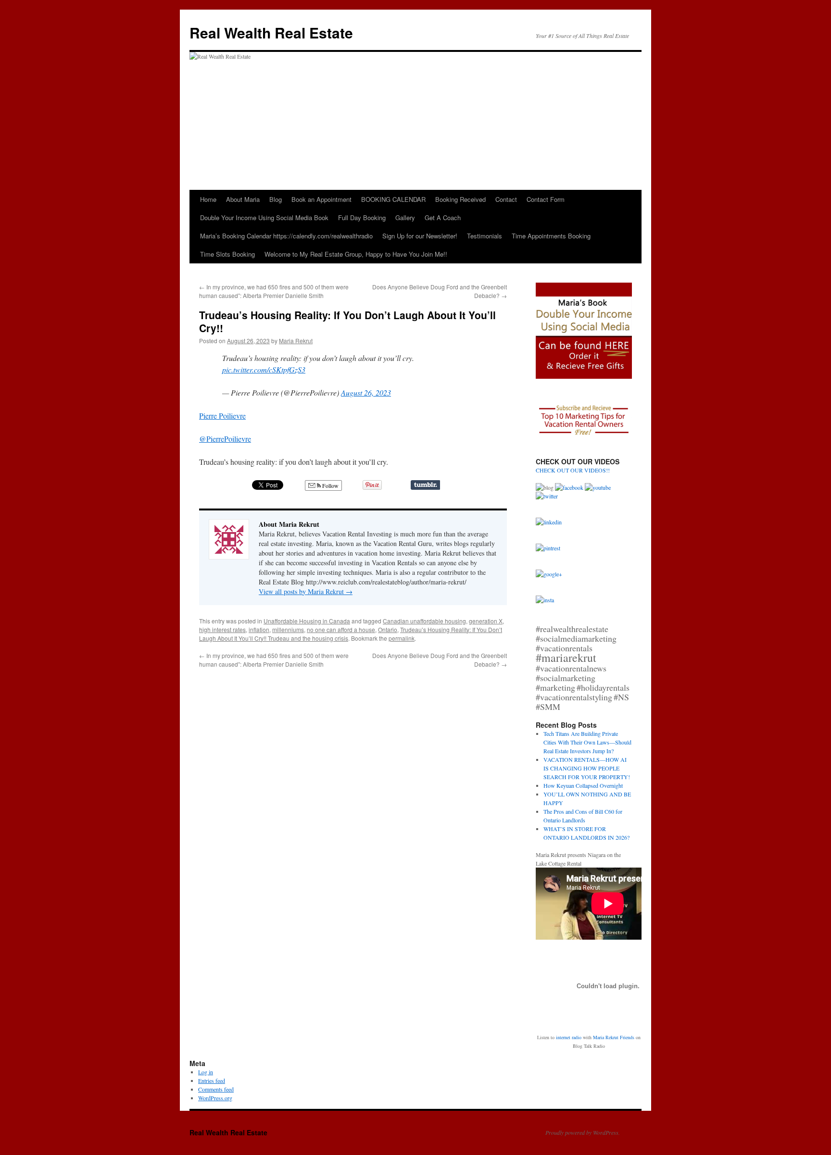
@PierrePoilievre (225, 439)
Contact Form (546, 199)
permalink (402, 638)
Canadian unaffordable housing (424, 621)
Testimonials (484, 235)
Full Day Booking (362, 217)
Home (208, 199)
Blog (275, 199)
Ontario (387, 629)
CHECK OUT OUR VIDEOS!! (573, 470)
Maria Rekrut (296, 340)
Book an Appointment (321, 199)
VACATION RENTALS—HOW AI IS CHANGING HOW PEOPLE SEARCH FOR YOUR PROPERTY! (586, 768)
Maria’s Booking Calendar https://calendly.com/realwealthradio (286, 235)
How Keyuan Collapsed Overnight (583, 785)
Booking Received (460, 199)
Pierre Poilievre (222, 415)
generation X (486, 621)
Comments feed (216, 1089)
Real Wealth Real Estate (271, 32)
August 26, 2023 (366, 392)
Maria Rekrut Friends (613, 1037)
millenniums (288, 629)
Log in (205, 1072)
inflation (259, 629)
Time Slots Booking (227, 254)
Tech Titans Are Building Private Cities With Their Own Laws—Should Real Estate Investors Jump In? (587, 742)
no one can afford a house (341, 629)
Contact (506, 199)
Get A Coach (443, 217)
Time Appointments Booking (551, 235)
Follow (330, 485)
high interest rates (222, 629)
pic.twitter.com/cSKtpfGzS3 (263, 369)
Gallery (405, 217)
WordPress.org (215, 1098)
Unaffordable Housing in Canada (307, 621)
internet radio (568, 1037)
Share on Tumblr (425, 485)
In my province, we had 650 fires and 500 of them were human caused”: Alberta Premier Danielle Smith (274, 291)
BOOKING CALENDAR (393, 199)
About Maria (243, 199)
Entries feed (211, 1080)
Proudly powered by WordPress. (582, 1132)
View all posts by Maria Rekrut (306, 591)
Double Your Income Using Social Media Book (264, 217)
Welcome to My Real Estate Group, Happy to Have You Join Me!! (355, 254)
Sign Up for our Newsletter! (419, 235)
